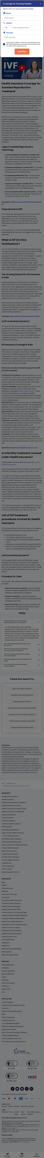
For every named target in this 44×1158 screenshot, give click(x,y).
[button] (40, 3)
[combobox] (7, 28)
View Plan (22, 51)
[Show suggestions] (11, 27)
